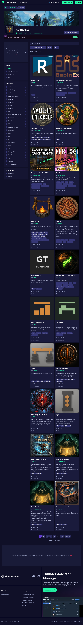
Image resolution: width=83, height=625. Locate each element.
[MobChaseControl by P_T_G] (42, 308)
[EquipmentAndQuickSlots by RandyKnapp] (42, 159)
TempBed (59, 322)
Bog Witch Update (13, 71)
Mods (10, 68)
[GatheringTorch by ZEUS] (42, 262)
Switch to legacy (55, 2)
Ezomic (35, 370)
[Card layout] (49, 47)
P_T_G (34, 324)
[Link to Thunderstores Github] (38, 576)
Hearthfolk (35, 221)
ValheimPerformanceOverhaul (67, 275)
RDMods (35, 461)
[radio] (6, 68)
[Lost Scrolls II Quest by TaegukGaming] (67, 445)
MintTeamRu (61, 130)
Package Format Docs (28, 597)
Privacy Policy (12, 621)
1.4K (40, 97)
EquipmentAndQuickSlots (40, 173)
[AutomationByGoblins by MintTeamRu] (67, 114)
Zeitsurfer (35, 417)
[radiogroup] (16, 73)
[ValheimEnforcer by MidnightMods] (42, 114)
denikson (60, 82)
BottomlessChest (62, 507)
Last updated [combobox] (38, 47)
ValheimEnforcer (37, 128)
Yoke (33, 368)
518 (65, 97)
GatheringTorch (37, 275)
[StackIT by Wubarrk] (67, 208)
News (19, 621)
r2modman (35, 80)
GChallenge (61, 370)
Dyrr (57, 415)
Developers (23, 2)
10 (64, 291)
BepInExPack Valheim (64, 80)
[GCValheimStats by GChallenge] (67, 355)
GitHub (24, 605)
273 (40, 190)
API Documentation (28, 594)
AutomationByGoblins (64, 128)
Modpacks (11, 74)
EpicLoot (59, 173)
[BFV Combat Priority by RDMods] (42, 445)
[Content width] (56, 47)
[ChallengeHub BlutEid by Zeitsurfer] (42, 401)
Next (66, 536)
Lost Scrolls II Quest (63, 459)
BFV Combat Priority (38, 459)
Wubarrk (60, 223)
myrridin (60, 509)
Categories (9, 84)
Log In (79, 2)
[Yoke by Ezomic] (42, 355)
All (9, 77)
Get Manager (66, 2)
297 (65, 190)
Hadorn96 (35, 223)
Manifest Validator (27, 600)
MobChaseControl (37, 322)
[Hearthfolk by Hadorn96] (42, 208)
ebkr (34, 82)
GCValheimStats (62, 368)
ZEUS (34, 277)
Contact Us (4, 621)
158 (62, 536)
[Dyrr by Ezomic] (67, 401)
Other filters (10, 170)
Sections (8, 65)
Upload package (72, 32)
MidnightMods (37, 130)
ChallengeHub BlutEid (39, 415)
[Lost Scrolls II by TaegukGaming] (42, 493)
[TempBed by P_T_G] (67, 308)
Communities (11, 2)
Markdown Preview (28, 603)
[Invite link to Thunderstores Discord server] (33, 576)
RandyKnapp (36, 175)
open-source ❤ (78, 621)
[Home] (3, 2)
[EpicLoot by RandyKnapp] (67, 159)
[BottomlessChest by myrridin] (67, 493)
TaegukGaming (62, 461)
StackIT (59, 221)
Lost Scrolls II (36, 507)
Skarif (59, 277)
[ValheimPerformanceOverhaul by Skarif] (67, 262)
